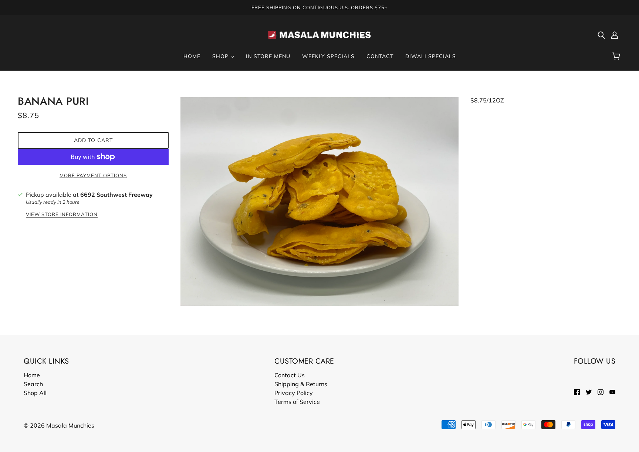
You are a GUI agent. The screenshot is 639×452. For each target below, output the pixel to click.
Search (33, 384)
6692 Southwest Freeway (116, 194)
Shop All (35, 393)
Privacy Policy (293, 393)
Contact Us (289, 375)
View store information (62, 214)
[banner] (319, 33)
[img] (601, 34)
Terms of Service (297, 401)
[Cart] (617, 56)
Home (32, 375)
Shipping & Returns (300, 384)
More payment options (93, 175)
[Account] (614, 34)
